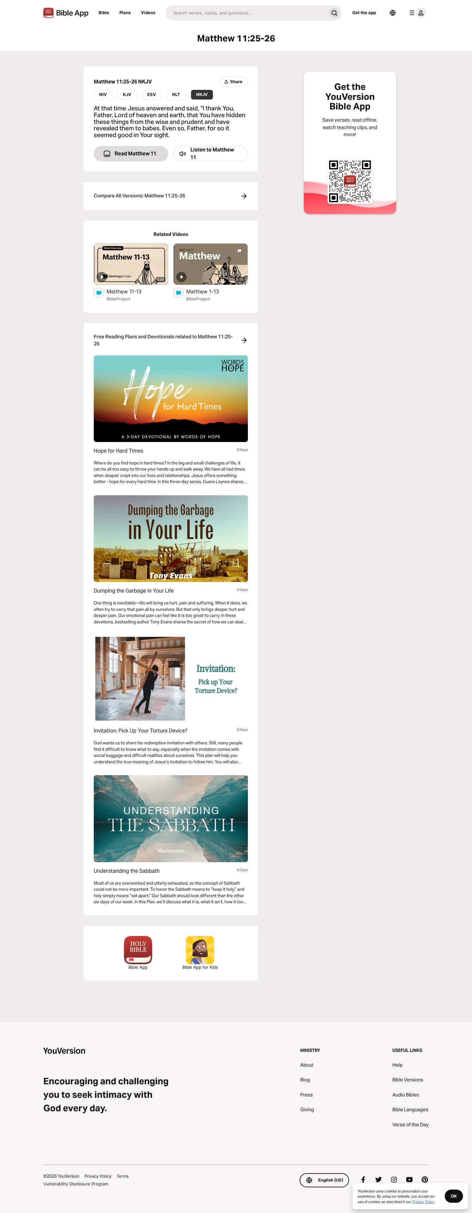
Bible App (137, 967)
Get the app (364, 12)
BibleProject (118, 298)
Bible (104, 12)
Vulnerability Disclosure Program (75, 1183)
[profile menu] (416, 12)
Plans (125, 12)
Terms (123, 1176)
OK (454, 1196)
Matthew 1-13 (209, 291)
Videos (148, 12)
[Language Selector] (392, 12)
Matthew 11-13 (130, 291)
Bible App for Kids (200, 967)
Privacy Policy (97, 1176)
